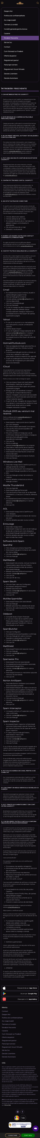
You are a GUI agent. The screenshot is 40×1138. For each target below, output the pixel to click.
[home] (20, 3)
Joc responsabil (10, 20)
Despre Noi (8, 11)
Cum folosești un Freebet (13, 51)
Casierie (7, 33)
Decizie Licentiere (10, 74)
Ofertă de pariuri (10, 56)
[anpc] (20, 1125)
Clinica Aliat (7, 1105)
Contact (7, 47)
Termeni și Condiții (9, 1024)
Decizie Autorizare (11, 78)
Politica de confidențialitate (14, 16)
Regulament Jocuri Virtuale (14, 69)
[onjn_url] (20, 1118)
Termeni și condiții (11, 24)
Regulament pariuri (11, 60)
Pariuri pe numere (10, 65)
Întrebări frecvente (11, 38)
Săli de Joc (8, 42)
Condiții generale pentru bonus (15, 29)
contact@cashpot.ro (24, 299)
